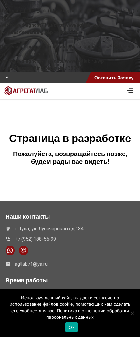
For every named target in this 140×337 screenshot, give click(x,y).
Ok (72, 327)
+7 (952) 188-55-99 (35, 239)
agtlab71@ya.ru (31, 264)
